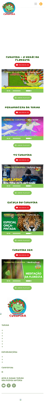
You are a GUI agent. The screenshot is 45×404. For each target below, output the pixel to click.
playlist (23, 98)
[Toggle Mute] (23, 90)
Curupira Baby (9, 330)
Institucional (8, 357)
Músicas (7, 338)
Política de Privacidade (12, 359)
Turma (6, 344)
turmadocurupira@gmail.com (15, 372)
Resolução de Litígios (12, 362)
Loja (5, 347)
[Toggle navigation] (35, 3)
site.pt (24, 400)
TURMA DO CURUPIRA (14, 72)
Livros (6, 336)
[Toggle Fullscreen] (40, 90)
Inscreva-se (24, 65)
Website (14, 400)
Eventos (7, 341)
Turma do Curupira (9, 397)
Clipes (6, 333)
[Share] (37, 90)
